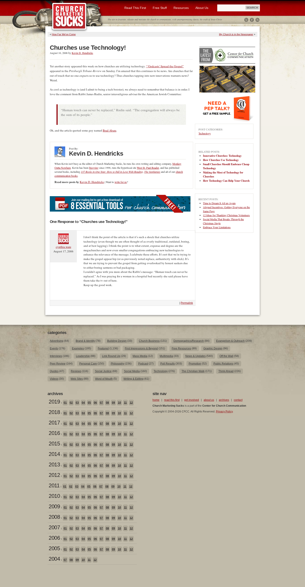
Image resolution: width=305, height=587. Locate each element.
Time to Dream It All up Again (219, 203)
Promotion (195, 363)
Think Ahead (226, 371)
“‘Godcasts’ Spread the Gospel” (165, 66)
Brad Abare (109, 130)
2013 (54, 464)
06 (95, 402)
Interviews (56, 356)
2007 (54, 527)
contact (238, 400)
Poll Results (167, 363)
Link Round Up (111, 356)
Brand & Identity (85, 340)
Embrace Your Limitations (217, 227)
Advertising (56, 340)
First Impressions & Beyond (141, 348)
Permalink (187, 303)
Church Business (149, 340)
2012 (54, 475)
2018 (54, 412)
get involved (191, 400)
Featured (103, 348)
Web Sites (77, 378)
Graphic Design (212, 348)
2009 (54, 506)
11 (125, 402)
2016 (54, 433)
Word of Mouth (104, 378)
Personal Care (88, 363)
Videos (54, 378)
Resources (181, 8)
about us (209, 400)
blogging (93, 167)
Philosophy (117, 363)
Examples (78, 348)
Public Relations (223, 363)
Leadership (83, 356)
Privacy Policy (224, 411)
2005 (54, 548)
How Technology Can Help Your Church (226, 181)
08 (107, 402)
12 (131, 402)
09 (113, 402)
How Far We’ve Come (64, 34)
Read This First (135, 8)
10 (119, 402)
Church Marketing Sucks (69, 16)
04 (83, 402)
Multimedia (166, 356)
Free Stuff (160, 8)
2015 (54, 444)
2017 (54, 423)
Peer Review (57, 363)
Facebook (252, 20)
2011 (54, 485)
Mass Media (140, 356)
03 (77, 402)
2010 (54, 496)
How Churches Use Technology (221, 160)
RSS (257, 20)
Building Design (117, 340)
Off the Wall (226, 356)
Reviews (76, 371)
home (155, 400)
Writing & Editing (133, 378)
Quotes (54, 371)
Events (54, 348)
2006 (54, 538)
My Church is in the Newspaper (236, 34)
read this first (172, 400)
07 (101, 402)
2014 (54, 454)
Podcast (143, 363)
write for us (121, 182)
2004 (54, 559)
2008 (54, 517)
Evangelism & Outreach (230, 340)
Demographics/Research (188, 340)
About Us (201, 8)
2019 (54, 402)
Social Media (132, 371)
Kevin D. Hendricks (82, 53)
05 (89, 402)
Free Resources (181, 348)
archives (224, 400)
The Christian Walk (193, 371)
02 (71, 402)
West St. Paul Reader (148, 167)
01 (65, 402)
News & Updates (195, 356)
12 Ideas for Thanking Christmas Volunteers (226, 215)
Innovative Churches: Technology (222, 156)
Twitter (246, 20)
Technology (204, 133)
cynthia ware (63, 247)
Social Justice (103, 371)
